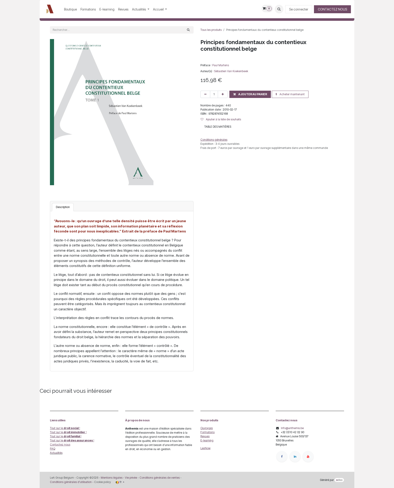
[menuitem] (70, 9)
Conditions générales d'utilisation (71, 482)
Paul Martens (220, 65)
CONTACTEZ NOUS (332, 9)
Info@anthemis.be (292, 428)
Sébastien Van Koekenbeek (231, 71)
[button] (279, 9)
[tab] (63, 207)
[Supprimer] (205, 94)
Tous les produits (211, 30)
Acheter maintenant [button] (292, 94)
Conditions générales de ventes (159, 477)
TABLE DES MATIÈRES (217, 126)
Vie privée (131, 477)
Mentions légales (111, 477)
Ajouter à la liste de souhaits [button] (223, 119)
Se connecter (298, 9)
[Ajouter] (223, 94)
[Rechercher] (188, 30)
